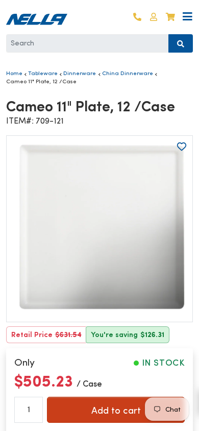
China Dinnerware (127, 73)
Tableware (43, 73)
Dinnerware (79, 73)
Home (14, 73)
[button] (154, 17)
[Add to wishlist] (181, 146)
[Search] (180, 43)
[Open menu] (187, 17)
